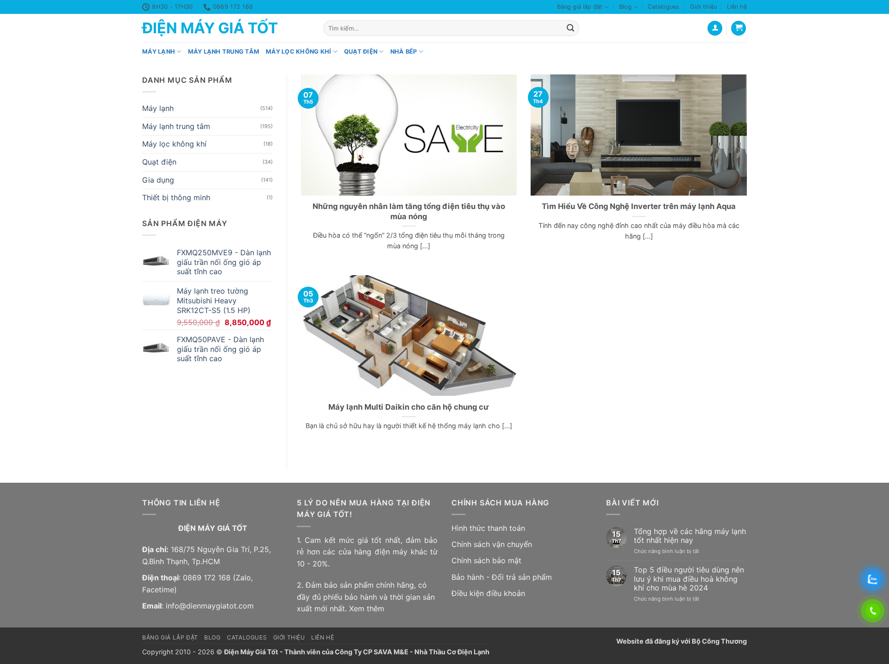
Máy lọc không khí (298, 51)
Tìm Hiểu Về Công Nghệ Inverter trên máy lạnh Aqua (639, 206)
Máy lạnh (158, 51)
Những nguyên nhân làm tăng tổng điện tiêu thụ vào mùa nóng (409, 211)
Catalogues (663, 6)
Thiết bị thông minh (176, 198)
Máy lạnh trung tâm (224, 51)
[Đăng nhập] (714, 28)
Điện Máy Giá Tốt (210, 28)
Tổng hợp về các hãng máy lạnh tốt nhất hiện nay (690, 536)
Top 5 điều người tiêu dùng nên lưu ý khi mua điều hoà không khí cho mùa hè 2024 (689, 579)
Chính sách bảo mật (486, 560)
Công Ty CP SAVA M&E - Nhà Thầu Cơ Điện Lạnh (412, 652)
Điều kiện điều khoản (488, 593)
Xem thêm (366, 608)
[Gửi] (570, 28)
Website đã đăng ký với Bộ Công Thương (681, 641)
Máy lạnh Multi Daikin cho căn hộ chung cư (408, 407)
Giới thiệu (703, 6)
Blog (625, 6)
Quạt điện (360, 51)
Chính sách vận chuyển (491, 544)
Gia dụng (158, 179)
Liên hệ (737, 6)
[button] (738, 28)
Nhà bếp (403, 51)
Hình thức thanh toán (488, 528)
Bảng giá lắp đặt (579, 6)
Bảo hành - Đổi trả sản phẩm (501, 577)
